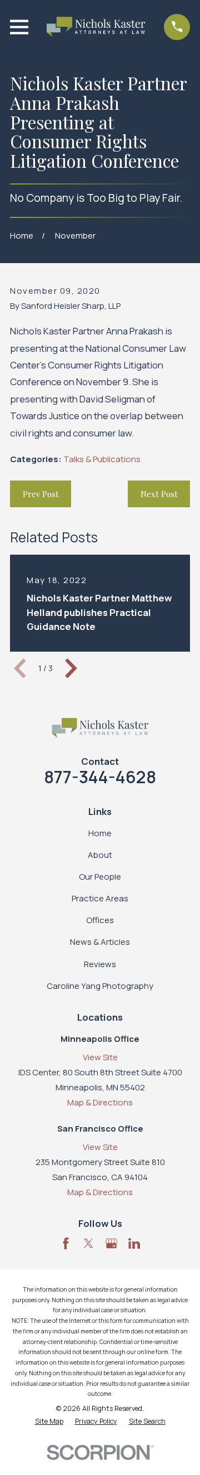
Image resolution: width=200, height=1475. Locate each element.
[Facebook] (66, 1243)
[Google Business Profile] (111, 1243)
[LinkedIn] (134, 1243)
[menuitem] (49, 1421)
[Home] (96, 26)
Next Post (159, 493)
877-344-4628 (100, 776)
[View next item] (71, 668)
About (100, 855)
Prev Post (41, 493)
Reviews (100, 964)
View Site (100, 1057)
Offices (100, 920)
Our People (100, 876)
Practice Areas (100, 898)
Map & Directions (100, 1102)
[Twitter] (88, 1243)
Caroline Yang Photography (100, 986)
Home (100, 833)
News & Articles (100, 942)
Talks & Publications (102, 459)
